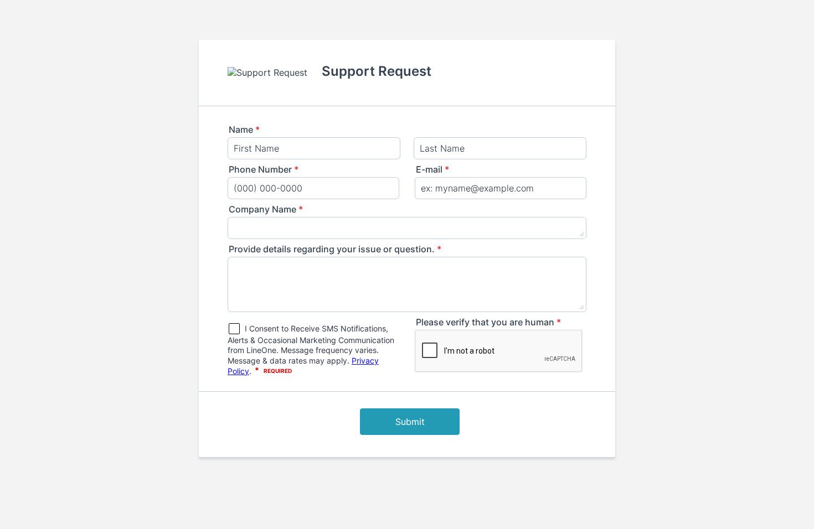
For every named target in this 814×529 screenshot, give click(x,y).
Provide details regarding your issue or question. (335, 249)
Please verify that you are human (488, 322)
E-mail (432, 169)
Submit (410, 421)
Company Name (266, 209)
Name (244, 129)
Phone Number (263, 169)
